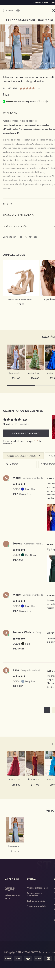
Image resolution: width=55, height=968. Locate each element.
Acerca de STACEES (10, 889)
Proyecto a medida (36, 906)
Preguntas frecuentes (37, 888)
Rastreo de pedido (36, 901)
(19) (38, 88)
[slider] (27, 88)
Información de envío (12, 897)
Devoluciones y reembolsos (34, 894)
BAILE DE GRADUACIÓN (20, 20)
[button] (2, 47)
